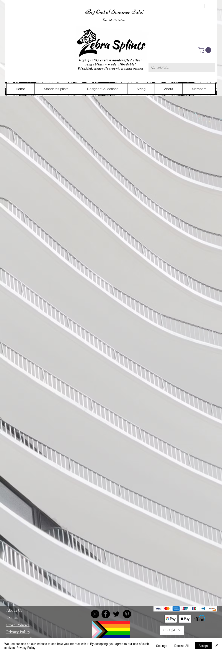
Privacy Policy (25, 647)
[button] (205, 50)
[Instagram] (95, 614)
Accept (203, 645)
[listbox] (172, 630)
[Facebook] (105, 614)
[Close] (216, 646)
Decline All (181, 645)
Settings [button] (161, 645)
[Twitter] (116, 614)
